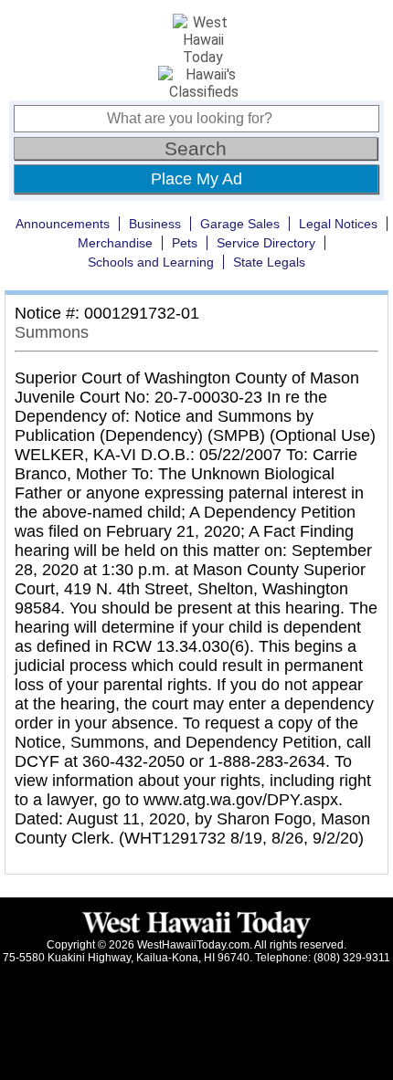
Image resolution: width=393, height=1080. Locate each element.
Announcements (63, 223)
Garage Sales (240, 223)
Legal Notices (338, 223)
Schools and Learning (151, 262)
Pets (184, 243)
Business (155, 223)
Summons (52, 332)
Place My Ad (196, 179)
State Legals (269, 262)
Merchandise (115, 243)
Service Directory (266, 243)
